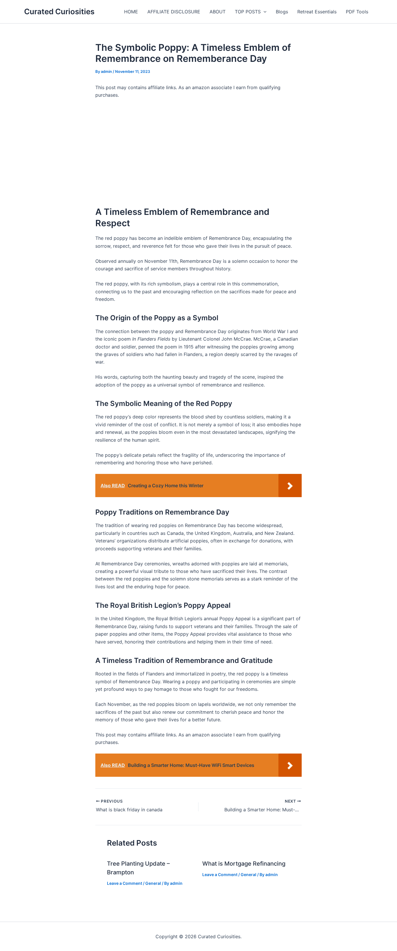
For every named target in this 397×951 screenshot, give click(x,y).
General (153, 883)
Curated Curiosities (59, 11)
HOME (131, 12)
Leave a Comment (124, 883)
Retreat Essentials (317, 12)
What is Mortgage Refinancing (243, 863)
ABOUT (218, 12)
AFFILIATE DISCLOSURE (173, 12)
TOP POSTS (248, 12)
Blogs (282, 12)
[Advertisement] (198, 152)
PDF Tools (357, 12)
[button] (264, 11)
